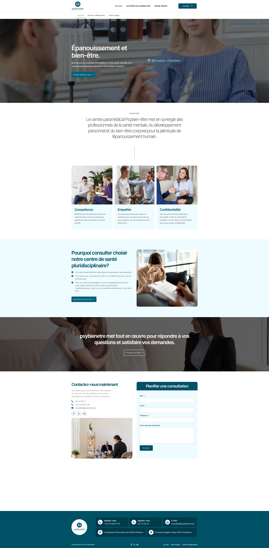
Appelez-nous (110, 521)
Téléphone (144, 416)
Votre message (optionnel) (150, 425)
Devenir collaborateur (138, 6)
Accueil (118, 6)
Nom (142, 396)
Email (142, 406)
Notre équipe (160, 6)
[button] (83, 74)
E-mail (174, 521)
